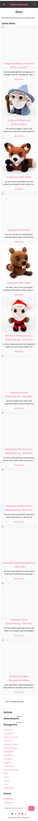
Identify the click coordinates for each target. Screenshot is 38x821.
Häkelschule (9, 755)
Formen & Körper (11, 744)
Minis (6, 773)
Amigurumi (8, 730)
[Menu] (4, 4)
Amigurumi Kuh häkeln (19, 230)
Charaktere (8, 733)
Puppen (7, 781)
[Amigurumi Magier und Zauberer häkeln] (19, 100)
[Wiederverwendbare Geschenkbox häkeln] (19, 656)
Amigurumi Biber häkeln (19, 282)
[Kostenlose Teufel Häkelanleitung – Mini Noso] (19, 599)
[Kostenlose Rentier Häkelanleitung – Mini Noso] (19, 372)
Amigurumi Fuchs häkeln (19, 177)
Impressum (8, 802)
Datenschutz (9, 799)
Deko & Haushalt (11, 737)
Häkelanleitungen (11, 748)
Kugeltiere (8, 762)
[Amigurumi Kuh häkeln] (19, 210)
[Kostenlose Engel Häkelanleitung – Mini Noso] (19, 542)
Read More (18, 79)
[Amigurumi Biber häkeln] (19, 262)
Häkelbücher (9, 752)
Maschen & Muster (11, 770)
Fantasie (7, 741)
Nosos (6, 777)
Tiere (6, 784)
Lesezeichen (9, 766)
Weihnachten (9, 788)
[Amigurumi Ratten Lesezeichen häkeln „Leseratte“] (19, 43)
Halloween (8, 759)
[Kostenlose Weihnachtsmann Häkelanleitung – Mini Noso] (19, 315)
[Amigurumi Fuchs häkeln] (19, 157)
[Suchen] (31, 808)
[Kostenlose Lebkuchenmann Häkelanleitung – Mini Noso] (19, 429)
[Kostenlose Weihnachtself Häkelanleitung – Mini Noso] (19, 486)
